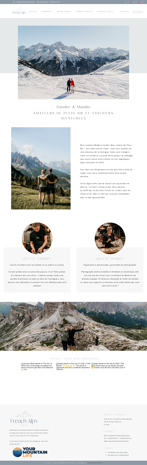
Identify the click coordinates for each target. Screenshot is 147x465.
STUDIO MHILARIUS (94, 463)
